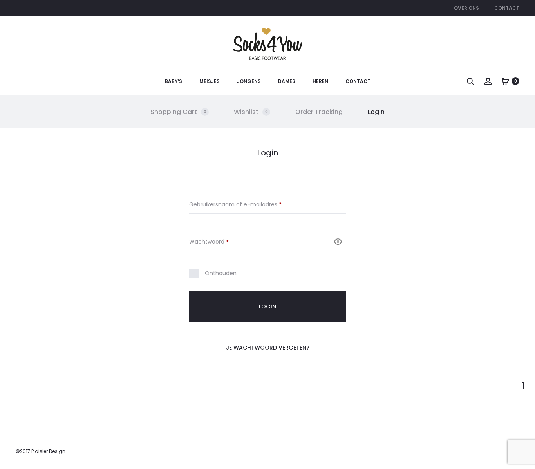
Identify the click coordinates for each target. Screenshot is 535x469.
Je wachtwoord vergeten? (267, 348)
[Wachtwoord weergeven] (338, 241)
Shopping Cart (178, 111)
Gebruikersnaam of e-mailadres (244, 204)
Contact (506, 8)
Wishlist (251, 111)
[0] (506, 81)
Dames (286, 81)
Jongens (249, 81)
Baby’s (173, 81)
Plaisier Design (48, 451)
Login (376, 111)
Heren (320, 81)
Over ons (466, 8)
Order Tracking (319, 111)
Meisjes (209, 81)
